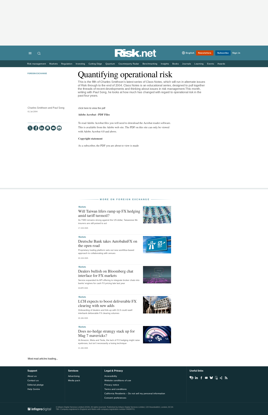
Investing (80, 64)
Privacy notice (111, 385)
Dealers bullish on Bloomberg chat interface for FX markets (105, 273)
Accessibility (110, 376)
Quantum (110, 64)
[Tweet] (30, 128)
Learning (198, 64)
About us (32, 376)
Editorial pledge (35, 385)
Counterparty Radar (128, 64)
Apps (216, 378)
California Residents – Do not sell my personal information (134, 393)
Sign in (236, 53)
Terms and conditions (115, 389)
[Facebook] (35, 128)
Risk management (36, 64)
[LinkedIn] (41, 128)
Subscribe (223, 53)
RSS (226, 378)
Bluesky (211, 378)
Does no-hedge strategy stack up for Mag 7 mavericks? (106, 333)
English (190, 53)
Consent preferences (115, 398)
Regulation (66, 64)
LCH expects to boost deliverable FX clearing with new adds (107, 303)
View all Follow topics (191, 378)
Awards (221, 64)
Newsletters (204, 53)
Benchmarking (150, 64)
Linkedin (196, 378)
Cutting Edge (95, 64)
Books (175, 64)
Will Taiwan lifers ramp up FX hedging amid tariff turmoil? (109, 213)
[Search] (39, 53)
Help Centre (33, 389)
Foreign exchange (37, 73)
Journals (186, 64)
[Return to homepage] (135, 56)
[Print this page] (59, 128)
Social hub (221, 378)
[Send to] (53, 128)
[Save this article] (47, 128)
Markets (53, 64)
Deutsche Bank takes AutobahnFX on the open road (107, 243)
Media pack (74, 380)
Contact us (33, 380)
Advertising (74, 376)
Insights (165, 64)
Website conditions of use (117, 380)
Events (210, 64)
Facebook (201, 378)
